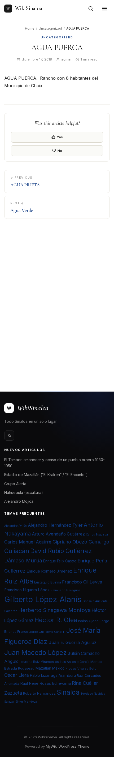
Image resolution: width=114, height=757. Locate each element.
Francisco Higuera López (27, 589)
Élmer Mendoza (26, 701)
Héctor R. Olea (55, 620)
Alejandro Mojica (18, 501)
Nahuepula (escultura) (23, 492)
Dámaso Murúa (23, 560)
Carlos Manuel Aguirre (27, 542)
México (58, 668)
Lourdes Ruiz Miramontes (39, 662)
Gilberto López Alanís (42, 599)
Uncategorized (50, 28)
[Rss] (9, 435)
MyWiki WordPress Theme (67, 746)
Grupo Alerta (15, 483)
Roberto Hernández (39, 693)
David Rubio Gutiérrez (61, 551)
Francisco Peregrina (65, 590)
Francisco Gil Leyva (82, 582)
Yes (60, 137)
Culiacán (16, 551)
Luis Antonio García (74, 662)
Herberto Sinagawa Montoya (54, 610)
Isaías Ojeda (88, 621)
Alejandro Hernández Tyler (55, 525)
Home (29, 28)
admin (66, 59)
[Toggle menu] (104, 8)
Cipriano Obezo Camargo (80, 542)
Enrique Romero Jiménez (49, 571)
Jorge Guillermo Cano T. (47, 632)
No (60, 150)
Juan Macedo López (35, 653)
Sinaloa (68, 692)
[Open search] (90, 8)
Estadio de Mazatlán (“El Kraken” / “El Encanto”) (46, 474)
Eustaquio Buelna (47, 582)
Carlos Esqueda (97, 534)
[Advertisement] (57, 301)
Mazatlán (43, 668)
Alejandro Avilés (15, 526)
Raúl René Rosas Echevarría (45, 683)
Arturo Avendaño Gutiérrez (58, 534)
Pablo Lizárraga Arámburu (53, 675)
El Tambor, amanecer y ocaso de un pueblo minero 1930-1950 (54, 462)
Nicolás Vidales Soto (81, 668)
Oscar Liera (16, 675)
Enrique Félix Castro (59, 561)
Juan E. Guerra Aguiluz (73, 642)
